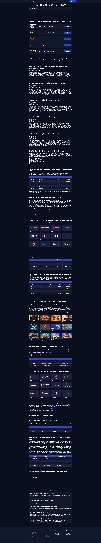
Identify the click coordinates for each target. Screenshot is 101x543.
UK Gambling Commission (34, 453)
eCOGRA (54, 408)
